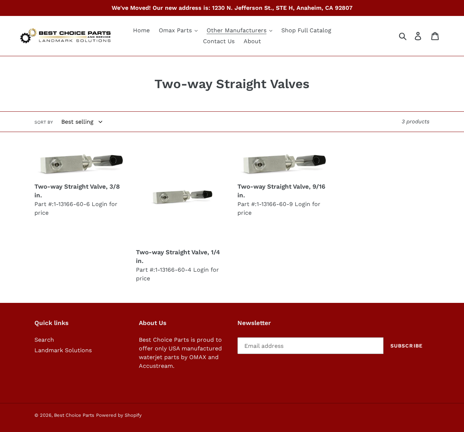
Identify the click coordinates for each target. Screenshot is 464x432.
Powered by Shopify (119, 415)
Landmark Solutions (63, 350)
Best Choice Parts (74, 415)
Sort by (43, 122)
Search (44, 339)
